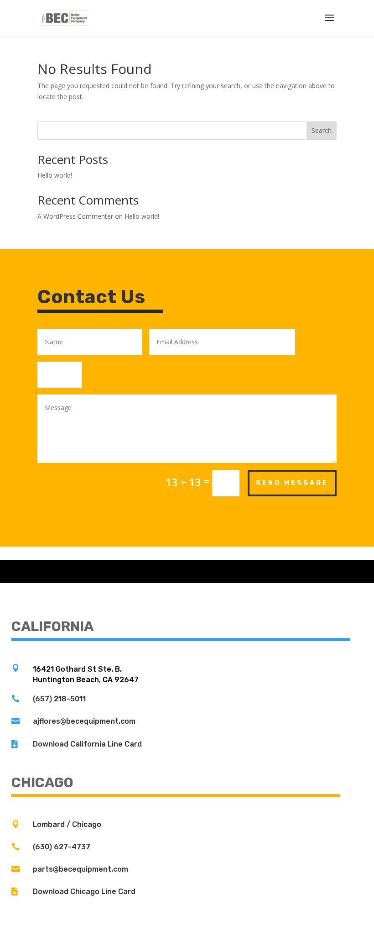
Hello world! (54, 175)
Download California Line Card (87, 744)
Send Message (292, 483)
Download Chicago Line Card (84, 891)
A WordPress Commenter (75, 216)
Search (322, 130)
